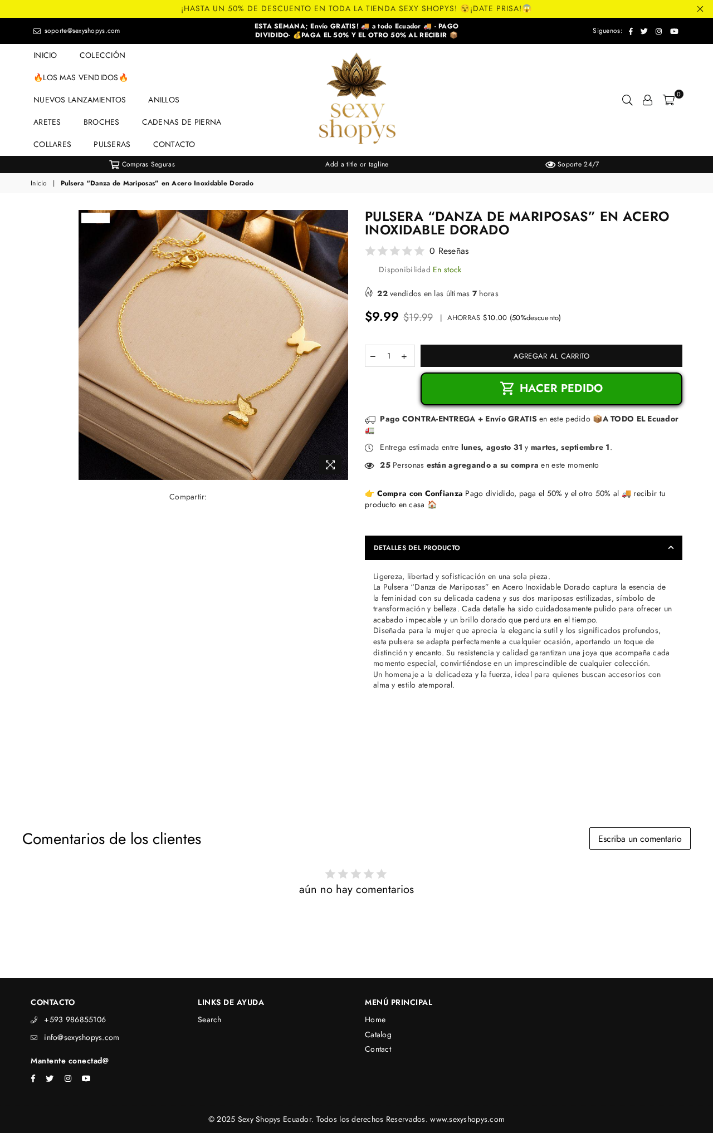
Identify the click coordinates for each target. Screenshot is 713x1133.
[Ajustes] (647, 99)
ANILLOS (163, 99)
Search (210, 1019)
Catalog (378, 1034)
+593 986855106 (75, 1019)
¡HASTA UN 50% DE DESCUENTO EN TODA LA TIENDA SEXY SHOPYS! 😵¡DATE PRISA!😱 (356, 8)
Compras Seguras (146, 164)
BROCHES (102, 121)
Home (375, 1019)
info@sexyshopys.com (81, 1037)
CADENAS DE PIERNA (182, 121)
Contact (378, 1048)
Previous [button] (22, 164)
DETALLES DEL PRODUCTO (417, 548)
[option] (142, 164)
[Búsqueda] (627, 99)
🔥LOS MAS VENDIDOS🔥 (80, 77)
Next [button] (691, 164)
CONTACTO (174, 144)
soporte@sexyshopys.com (81, 31)
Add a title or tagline (356, 164)
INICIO (45, 55)
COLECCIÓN (103, 55)
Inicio (39, 183)
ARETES (47, 121)
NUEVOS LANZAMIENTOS (79, 99)
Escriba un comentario (640, 838)
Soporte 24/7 (577, 164)
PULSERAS (112, 144)
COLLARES (52, 144)
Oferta (95, 217)
